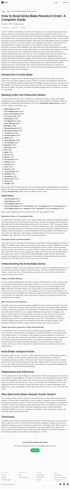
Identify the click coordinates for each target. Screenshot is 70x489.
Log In (56, 2)
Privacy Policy (58, 475)
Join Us (65, 2)
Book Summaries (23, 477)
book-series (5, 27)
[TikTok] (60, 484)
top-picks (23, 27)
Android (3, 477)
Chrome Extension (6, 479)
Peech (6, 2)
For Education (40, 475)
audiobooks (15, 27)
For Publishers (40, 477)
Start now (35, 450)
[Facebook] (68, 484)
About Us (38, 479)
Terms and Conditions (60, 477)
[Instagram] (64, 484)
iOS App (3, 475)
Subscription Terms (59, 479)
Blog (8, 11)
